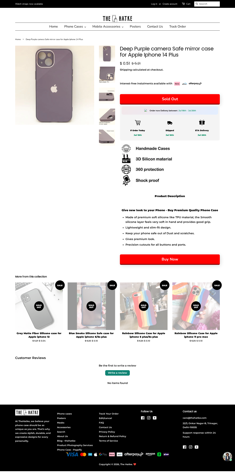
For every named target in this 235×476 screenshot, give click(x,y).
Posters (135, 26)
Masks (60, 422)
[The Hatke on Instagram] (148, 418)
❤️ (134, 464)
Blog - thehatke (66, 440)
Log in (154, 3)
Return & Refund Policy (112, 436)
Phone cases (64, 413)
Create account (170, 3)
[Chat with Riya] (227, 456)
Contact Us (155, 26)
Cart (188, 3)
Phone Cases (74, 26)
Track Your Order (109, 413)
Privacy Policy (107, 431)
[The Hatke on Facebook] (143, 418)
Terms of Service (108, 440)
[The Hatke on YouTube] (155, 418)
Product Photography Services (75, 445)
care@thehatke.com (195, 417)
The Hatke (126, 464)
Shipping (126, 69)
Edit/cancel (105, 418)
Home (53, 26)
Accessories (63, 427)
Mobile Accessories (106, 26)
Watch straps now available (29, 3)
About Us (62, 436)
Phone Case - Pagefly (69, 449)
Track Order (177, 26)
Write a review (117, 372)
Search (61, 431)
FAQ (101, 422)
